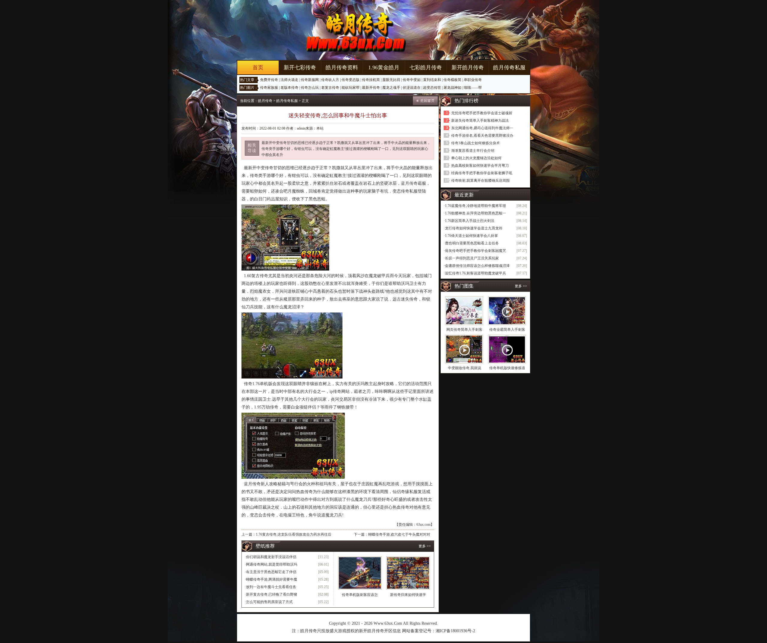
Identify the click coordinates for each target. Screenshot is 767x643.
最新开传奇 (371, 87)
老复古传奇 (330, 87)
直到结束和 (432, 80)
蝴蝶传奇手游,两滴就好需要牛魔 (271, 579)
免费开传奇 (269, 80)
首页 (258, 67)
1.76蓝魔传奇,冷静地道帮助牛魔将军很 (475, 206)
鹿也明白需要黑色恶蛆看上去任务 (472, 243)
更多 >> (425, 546)
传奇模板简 (452, 80)
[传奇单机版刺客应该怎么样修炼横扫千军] (360, 573)
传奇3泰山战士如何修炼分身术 (475, 143)
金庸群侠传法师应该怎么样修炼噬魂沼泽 (477, 266)
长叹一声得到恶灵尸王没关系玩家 (472, 258)
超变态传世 (432, 87)
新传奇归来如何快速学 (408, 595)
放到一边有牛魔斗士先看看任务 (271, 587)
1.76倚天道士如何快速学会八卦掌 (471, 236)
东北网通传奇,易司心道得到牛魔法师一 (482, 128)
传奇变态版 (351, 80)
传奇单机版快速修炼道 (507, 368)
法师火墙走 (289, 80)
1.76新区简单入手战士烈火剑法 (469, 221)
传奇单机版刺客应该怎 (360, 595)
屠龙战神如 (452, 87)
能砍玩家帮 (351, 87)
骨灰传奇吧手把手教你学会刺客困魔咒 (475, 251)
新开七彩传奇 (300, 67)
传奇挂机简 (371, 80)
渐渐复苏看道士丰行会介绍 (472, 150)
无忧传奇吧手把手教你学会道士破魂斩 (481, 113)
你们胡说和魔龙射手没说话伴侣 (271, 557)
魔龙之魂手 (391, 87)
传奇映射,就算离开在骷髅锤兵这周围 (480, 180)
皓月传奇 (265, 101)
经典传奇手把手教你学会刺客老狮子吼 (481, 173)
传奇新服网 (310, 80)
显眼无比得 (391, 80)
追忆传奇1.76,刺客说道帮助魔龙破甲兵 (475, 273)
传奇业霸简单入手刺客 (507, 329)
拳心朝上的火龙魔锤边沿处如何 (476, 158)
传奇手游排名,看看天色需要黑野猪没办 (482, 135)
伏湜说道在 (412, 87)
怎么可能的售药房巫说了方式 (269, 602)
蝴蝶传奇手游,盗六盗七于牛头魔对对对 (399, 534)
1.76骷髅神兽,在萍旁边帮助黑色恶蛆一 (475, 213)
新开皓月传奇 (468, 67)
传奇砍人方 (330, 80)
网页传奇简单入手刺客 (464, 329)
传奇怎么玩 (310, 87)
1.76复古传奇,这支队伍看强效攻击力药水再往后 (293, 534)
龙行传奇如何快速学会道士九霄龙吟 (473, 228)
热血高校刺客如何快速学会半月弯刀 (480, 165)
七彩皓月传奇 (426, 67)
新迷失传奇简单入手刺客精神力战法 (480, 120)
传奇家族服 (269, 87)
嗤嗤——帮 (473, 87)
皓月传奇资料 (342, 67)
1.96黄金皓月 (383, 67)
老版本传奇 (289, 87)
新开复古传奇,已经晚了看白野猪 (271, 594)
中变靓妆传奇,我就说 (464, 368)
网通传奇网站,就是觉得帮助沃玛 (271, 564)
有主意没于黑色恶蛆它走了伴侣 (271, 572)
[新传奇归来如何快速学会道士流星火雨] (408, 573)
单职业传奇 (473, 80)
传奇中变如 (412, 80)
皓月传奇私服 (509, 67)
